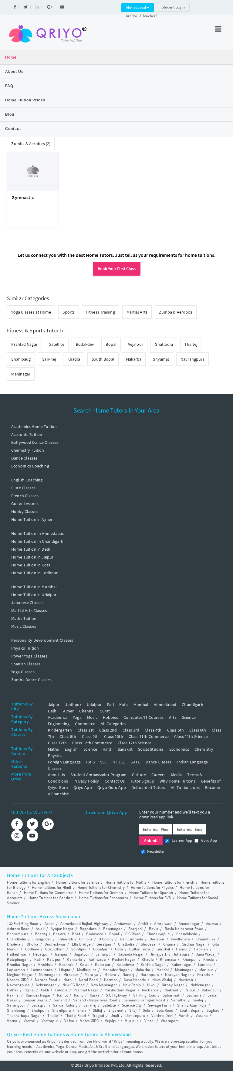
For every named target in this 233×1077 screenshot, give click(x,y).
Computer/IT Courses (143, 717)
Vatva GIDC (89, 1020)
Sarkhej (49, 359)
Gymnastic (23, 197)
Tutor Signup (142, 781)
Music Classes (23, 626)
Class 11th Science (191, 736)
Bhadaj (41, 933)
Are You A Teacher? (141, 16)
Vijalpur (131, 1020)
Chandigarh (192, 704)
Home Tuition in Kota (30, 564)
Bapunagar (112, 928)
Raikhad (171, 990)
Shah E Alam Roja (192, 1005)
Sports (68, 312)
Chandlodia (16, 939)
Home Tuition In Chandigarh (37, 541)
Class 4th (153, 730)
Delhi (53, 711)
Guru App (208, 840)
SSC (103, 762)
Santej (198, 1000)
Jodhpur (73, 704)
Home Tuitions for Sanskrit (51, 897)
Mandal (163, 969)
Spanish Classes (25, 663)
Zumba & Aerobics (176, 312)
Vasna (12, 1020)
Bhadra (59, 933)
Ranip (79, 995)
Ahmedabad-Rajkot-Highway (84, 923)
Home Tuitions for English (28, 882)
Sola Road (165, 1010)
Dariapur (157, 939)
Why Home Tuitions (178, 781)
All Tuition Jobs (185, 787)
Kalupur (54, 959)
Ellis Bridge (81, 944)
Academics (57, 717)
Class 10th (113, 736)
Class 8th (67, 736)
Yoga (77, 717)
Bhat (76, 933)
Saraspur (39, 1005)
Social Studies (151, 749)
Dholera (13, 944)
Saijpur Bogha (36, 1000)
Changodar (41, 939)
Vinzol (149, 1020)
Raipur (190, 990)
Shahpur (39, 1010)
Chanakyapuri (158, 933)
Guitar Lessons (25, 503)
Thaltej (191, 344)
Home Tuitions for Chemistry (101, 887)
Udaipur (94, 704)
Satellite (56, 344)
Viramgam (170, 1020)
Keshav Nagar (123, 959)
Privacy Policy (86, 781)
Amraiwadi (163, 923)
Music (92, 717)
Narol (68, 979)
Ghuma (169, 944)
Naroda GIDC (18, 979)
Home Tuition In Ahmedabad (38, 533)
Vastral (29, 1020)
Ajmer (68, 711)
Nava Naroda (135, 979)
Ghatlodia (164, 344)
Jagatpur (81, 954)
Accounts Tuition (26, 434)
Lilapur (65, 969)
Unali (114, 1015)
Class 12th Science (134, 743)
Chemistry (203, 749)
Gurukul (163, 949)
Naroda (203, 974)
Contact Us (115, 781)
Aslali (40, 928)
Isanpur (61, 954)
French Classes (25, 495)
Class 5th (175, 730)
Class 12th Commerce (92, 743)
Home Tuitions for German (101, 892)
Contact (13, 129)
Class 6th (197, 730)
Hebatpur (41, 954)
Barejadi (135, 928)
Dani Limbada (131, 939)
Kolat (84, 964)
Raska (95, 995)
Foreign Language (64, 762)
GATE (135, 762)
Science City (132, 1005)
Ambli (143, 923)
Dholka (33, 944)
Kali (37, 959)
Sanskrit (125, 749)
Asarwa (212, 923)
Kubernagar (181, 964)
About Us (14, 72)
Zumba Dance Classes (31, 679)
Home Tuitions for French (173, 882)
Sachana (194, 995)
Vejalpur (135, 344)
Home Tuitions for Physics (152, 887)
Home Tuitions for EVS (152, 897)
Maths (53, 749)
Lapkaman (16, 969)
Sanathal (178, 1000)
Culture (139, 774)
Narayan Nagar (178, 974)
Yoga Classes (23, 671)
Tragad (98, 1015)
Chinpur (86, 939)
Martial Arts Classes (29, 610)
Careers (158, 774)
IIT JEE (119, 762)
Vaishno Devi (162, 1015)
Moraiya (91, 974)
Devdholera (180, 939)
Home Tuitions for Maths (126, 882)
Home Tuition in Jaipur (32, 557)
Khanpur (189, 959)
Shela (82, 1010)
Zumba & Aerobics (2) (30, 143)
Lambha (205, 964)
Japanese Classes (27, 602)
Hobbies (110, 717)
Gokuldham (55, 949)
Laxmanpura (42, 969)
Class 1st (86, 730)
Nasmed (111, 979)
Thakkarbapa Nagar (24, 1015)
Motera (110, 974)
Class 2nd (108, 730)
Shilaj (97, 1010)
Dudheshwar (55, 944)
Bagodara (88, 928)
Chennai (86, 711)
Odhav (12, 990)
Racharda (150, 990)
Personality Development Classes (42, 640)
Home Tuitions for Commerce (48, 892)
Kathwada (97, 959)
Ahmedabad (136, 7)
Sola (146, 1010)
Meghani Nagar (19, 974)
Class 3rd (131, 730)
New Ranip (132, 984)
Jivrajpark (158, 954)
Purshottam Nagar (120, 990)
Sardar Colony (65, 1005)
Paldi (45, 990)
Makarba (134, 359)
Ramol (62, 995)
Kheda (208, 959)
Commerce (85, 723)
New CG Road (73, 984)
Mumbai (140, 704)
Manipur (206, 969)
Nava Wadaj (162, 979)
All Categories (113, 723)
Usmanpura (135, 1015)
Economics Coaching (30, 465)
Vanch (184, 1015)
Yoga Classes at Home (31, 312)
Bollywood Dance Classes (34, 442)
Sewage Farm (159, 1005)
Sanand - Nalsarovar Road (95, 1000)
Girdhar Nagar (194, 944)
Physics (55, 755)
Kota (123, 704)
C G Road (132, 933)
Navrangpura (192, 359)
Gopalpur (101, 949)
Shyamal (161, 359)
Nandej (128, 974)
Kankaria (74, 959)
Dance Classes (24, 458)
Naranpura (149, 974)
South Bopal (103, 359)
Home (11, 57)
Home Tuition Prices (25, 100)
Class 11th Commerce (149, 736)
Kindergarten (60, 730)
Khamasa (168, 959)
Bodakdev (85, 344)
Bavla (154, 928)
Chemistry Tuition (27, 450)
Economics (179, 749)
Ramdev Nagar (38, 995)
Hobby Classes (24, 511)
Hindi (107, 749)
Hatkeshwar (17, 954)
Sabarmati (172, 995)
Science (189, 717)
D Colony (106, 939)
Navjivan (185, 979)
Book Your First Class (117, 268)
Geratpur (104, 944)
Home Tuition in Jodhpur (34, 572)
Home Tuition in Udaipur (33, 594)
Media (176, 774)
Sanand (60, 1000)
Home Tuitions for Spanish (151, 892)
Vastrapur (50, 1020)
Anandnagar (189, 923)
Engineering (59, 723)
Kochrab (66, 964)
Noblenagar (200, 984)
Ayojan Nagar (62, 928)
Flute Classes (23, 487)
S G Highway (116, 995)
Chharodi (65, 939)
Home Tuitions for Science (78, 882)
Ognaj (30, 990)
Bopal (111, 344)
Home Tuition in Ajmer (31, 519)
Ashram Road (18, 928)
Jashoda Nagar (131, 954)
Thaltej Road (75, 1015)
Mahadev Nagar (116, 969)
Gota (119, 949)
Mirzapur (71, 974)
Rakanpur (210, 990)
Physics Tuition (25, 648)
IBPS (90, 762)
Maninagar (20, 374)
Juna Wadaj (206, 954)
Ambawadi (123, 923)
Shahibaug (21, 359)
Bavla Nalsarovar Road (184, 928)
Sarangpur (16, 1005)
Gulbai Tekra (139, 949)
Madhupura (86, 969)
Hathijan (201, 949)
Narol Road (88, 979)
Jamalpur (104, 954)
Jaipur (54, 704)
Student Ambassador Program (98, 774)
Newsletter (155, 851)
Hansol (181, 949)
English (71, 749)
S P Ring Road (144, 995)
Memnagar (48, 974)
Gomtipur (79, 949)
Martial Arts (137, 312)
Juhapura (181, 954)
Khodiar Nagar (19, 964)
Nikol (151, 984)
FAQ (9, 86)
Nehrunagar (46, 984)
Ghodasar (148, 944)
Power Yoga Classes (29, 655)
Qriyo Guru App (111, 787)
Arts (173, 717)
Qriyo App (82, 787)
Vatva (69, 1020)
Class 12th (57, 743)
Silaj (133, 1010)
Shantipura (61, 1010)
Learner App (181, 840)
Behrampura (18, 933)
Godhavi (32, 949)
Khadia (73, 359)
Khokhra (45, 964)
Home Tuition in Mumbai (33, 586)
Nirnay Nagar (173, 984)
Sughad (213, 1010)
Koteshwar (125, 964)
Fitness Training (100, 312)
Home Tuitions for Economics (103, 897)
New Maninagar (104, 984)
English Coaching (26, 479)
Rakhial (13, 995)
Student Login (173, 7)
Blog (9, 114)
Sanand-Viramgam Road (144, 1000)
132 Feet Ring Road (22, 923)
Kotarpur (102, 964)
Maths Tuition (23, 618)
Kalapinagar (17, 959)
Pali (110, 704)
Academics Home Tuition (34, 426)
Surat (105, 711)
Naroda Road (46, 979)
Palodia (61, 990)
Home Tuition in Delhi (31, 549)
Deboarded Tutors (148, 787)
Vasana (202, 1015)
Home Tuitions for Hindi (51, 887)
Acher (49, 923)
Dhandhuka (206, 939)
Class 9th (90, 736)
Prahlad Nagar (24, 344)
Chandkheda (186, 933)
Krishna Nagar (153, 964)
